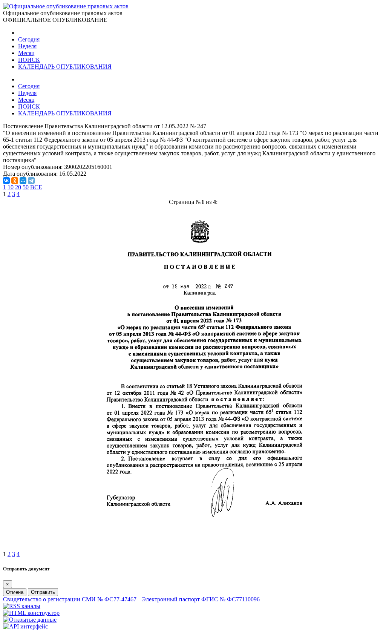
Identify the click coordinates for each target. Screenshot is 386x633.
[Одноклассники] (14, 180)
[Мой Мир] (23, 180)
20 (18, 187)
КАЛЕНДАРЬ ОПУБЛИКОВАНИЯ (65, 66)
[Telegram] (31, 180)
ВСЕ (36, 187)
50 (26, 187)
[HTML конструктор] (31, 613)
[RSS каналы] (21, 606)
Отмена (14, 592)
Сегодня (29, 39)
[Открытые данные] (30, 619)
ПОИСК (29, 60)
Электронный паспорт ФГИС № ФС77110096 (201, 599)
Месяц (26, 53)
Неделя (27, 46)
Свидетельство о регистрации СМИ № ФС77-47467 (69, 599)
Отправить (43, 592)
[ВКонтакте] (6, 180)
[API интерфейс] (25, 626)
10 (11, 187)
